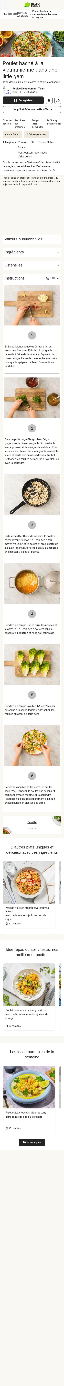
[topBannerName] (32, 25)
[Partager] (57, 100)
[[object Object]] (49, 100)
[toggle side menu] (4, 5)
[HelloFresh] (32, 4)
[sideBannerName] (32, 210)
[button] (32, 252)
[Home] (5, 14)
